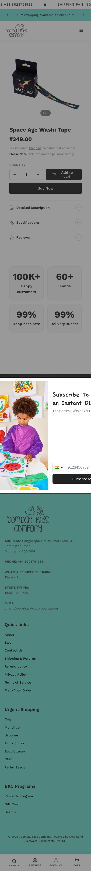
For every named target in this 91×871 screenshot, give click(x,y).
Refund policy (16, 666)
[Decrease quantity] (15, 174)
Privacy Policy (16, 674)
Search (10, 812)
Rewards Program (19, 796)
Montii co (12, 727)
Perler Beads (15, 767)
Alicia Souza (14, 743)
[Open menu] (81, 30)
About (9, 634)
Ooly (8, 719)
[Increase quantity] (38, 174)
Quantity (17, 165)
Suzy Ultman (15, 751)
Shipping (35, 148)
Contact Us (14, 650)
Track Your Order (18, 690)
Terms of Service (18, 682)
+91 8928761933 (30, 561)
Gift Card (12, 804)
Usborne (11, 735)
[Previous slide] (7, 15)
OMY (8, 759)
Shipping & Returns (20, 658)
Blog (8, 642)
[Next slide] (83, 15)
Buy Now (45, 188)
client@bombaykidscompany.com (31, 608)
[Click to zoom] (45, 83)
